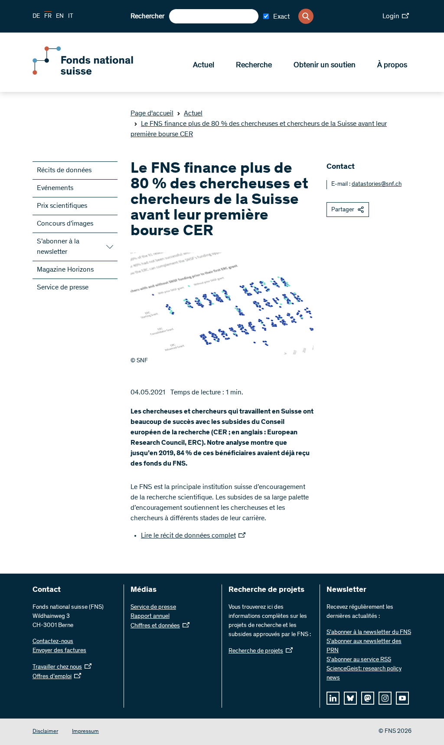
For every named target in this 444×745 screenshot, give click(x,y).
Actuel (203, 65)
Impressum (85, 732)
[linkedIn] (333, 698)
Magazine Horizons (65, 269)
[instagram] (385, 698)
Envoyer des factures (59, 651)
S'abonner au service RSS (358, 660)
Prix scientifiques (62, 206)
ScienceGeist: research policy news (364, 673)
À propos (392, 65)
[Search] (305, 16)
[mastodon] (367, 698)
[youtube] (402, 698)
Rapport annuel (150, 617)
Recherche (254, 65)
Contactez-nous (53, 642)
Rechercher (147, 16)
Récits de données (64, 170)
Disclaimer (45, 732)
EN (60, 16)
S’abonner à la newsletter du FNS (368, 633)
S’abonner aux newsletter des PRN (364, 646)
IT (70, 16)
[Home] (95, 72)
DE (36, 16)
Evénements (55, 188)
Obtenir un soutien (325, 65)
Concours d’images (65, 223)
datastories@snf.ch (377, 184)
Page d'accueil (152, 113)
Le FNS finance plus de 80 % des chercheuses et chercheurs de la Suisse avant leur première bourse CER (259, 129)
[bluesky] (350, 698)
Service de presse (62, 287)
